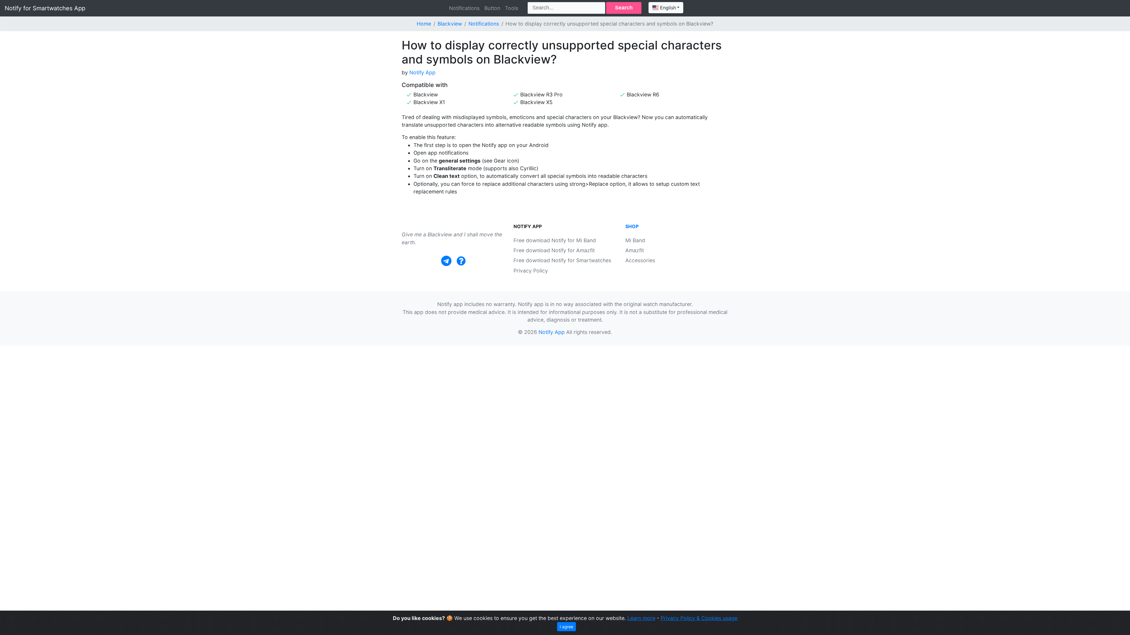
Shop (632, 226)
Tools (511, 8)
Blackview (450, 24)
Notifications (464, 8)
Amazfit (634, 250)
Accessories (640, 260)
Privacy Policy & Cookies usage (699, 618)
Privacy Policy (531, 271)
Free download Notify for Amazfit (554, 250)
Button (492, 8)
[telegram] (446, 261)
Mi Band (635, 240)
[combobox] (666, 7)
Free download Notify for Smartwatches (562, 260)
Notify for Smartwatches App (45, 8)
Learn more (641, 618)
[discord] (461, 261)
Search (624, 8)
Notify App (422, 72)
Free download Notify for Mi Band (555, 240)
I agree (566, 626)
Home (424, 24)
